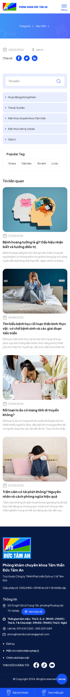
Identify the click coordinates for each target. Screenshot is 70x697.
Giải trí (12, 139)
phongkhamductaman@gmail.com (28, 634)
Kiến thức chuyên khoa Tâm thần (27, 118)
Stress (12, 163)
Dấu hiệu (27, 163)
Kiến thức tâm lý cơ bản (21, 128)
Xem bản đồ (35, 611)
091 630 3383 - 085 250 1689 (34, 628)
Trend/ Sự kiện (16, 107)
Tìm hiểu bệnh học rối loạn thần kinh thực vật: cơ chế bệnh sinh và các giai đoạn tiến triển (34, 328)
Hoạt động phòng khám (22, 97)
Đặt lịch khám (20, 692)
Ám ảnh (41, 163)
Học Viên (41, 26)
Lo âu (55, 163)
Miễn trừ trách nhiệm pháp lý (22, 650)
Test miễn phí (55, 692)
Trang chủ (25, 26)
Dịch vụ (10, 643)
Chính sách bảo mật (17, 657)
